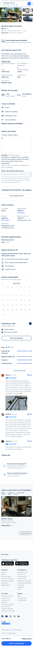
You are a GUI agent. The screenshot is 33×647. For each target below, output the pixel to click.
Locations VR (11, 492)
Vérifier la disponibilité (16, 643)
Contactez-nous (22, 598)
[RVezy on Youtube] (6, 616)
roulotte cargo (20, 492)
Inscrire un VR (21, 574)
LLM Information (22, 600)
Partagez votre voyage (8, 611)
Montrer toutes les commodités (12, 123)
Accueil (3, 492)
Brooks (16, 494)
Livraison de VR (5, 598)
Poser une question (16, 338)
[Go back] (2, 10)
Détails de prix (26, 638)
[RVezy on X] (15, 616)
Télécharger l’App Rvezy (24, 583)
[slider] (3, 29)
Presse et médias (6, 576)
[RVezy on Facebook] (2, 616)
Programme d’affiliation (7, 581)
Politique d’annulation (7, 608)
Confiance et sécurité (7, 604)
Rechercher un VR (23, 572)
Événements (21, 587)
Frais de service (5, 606)
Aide (19, 596)
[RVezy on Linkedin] (19, 616)
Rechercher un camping (24, 581)
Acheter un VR (22, 578)
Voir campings (26, 190)
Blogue (3, 574)
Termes (3, 633)
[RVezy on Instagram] (10, 616)
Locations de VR (22, 576)
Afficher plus (6, 61)
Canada (3, 494)
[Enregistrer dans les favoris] (29, 498)
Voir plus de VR (25, 533)
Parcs (19, 589)
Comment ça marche (7, 596)
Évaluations (4, 583)
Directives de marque (7, 578)
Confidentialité (11, 633)
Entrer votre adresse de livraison (12, 171)
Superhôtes (21, 585)
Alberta (10, 494)
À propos (4, 572)
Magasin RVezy (5, 585)
